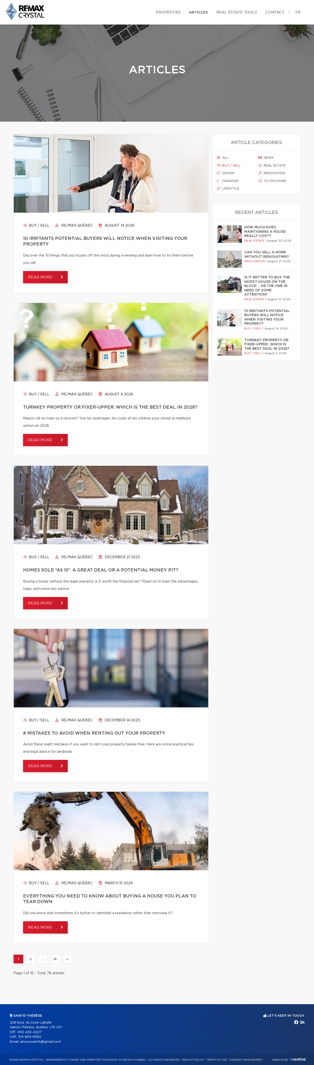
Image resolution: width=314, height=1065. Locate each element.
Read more (40, 277)
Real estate (274, 165)
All (225, 157)
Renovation (274, 173)
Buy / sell (38, 225)
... (42, 959)
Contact (274, 12)
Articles (198, 12)
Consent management (246, 1060)
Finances (230, 181)
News (268, 157)
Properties (168, 12)
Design (227, 173)
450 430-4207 (29, 1032)
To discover (274, 181)
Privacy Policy (193, 1060)
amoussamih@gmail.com (40, 1041)
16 (55, 959)
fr (298, 12)
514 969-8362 (29, 1037)
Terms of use (217, 1060)
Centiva (298, 1059)
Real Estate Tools (236, 12)
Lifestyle (230, 188)
